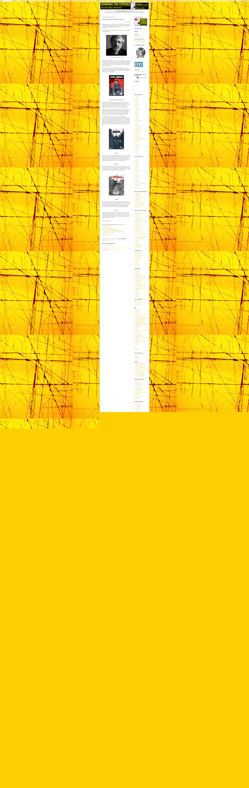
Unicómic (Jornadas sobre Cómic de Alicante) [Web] (140, 376)
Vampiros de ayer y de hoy (141, 586)
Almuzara (137, 103)
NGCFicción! (137, 132)
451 (136, 96)
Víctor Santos (137, 265)
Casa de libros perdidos (139, 302)
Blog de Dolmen (138, 195)
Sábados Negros (124, 26)
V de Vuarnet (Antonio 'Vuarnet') (141, 540)
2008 (137, 659)
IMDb (136, 329)
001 (136, 158)
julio (137, 645)
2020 (137, 556)
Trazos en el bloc (138, 244)
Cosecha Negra (138, 274)
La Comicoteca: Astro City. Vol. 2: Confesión (141, 595)
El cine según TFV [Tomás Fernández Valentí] (140, 321)
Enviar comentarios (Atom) (112, 249)
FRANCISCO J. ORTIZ (138, 36)
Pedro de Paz (137, 420)
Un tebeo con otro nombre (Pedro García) (140, 246)
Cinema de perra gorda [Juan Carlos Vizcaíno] (140, 315)
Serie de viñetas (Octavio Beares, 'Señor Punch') (139, 238)
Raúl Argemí (137, 421)
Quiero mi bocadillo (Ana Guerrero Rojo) (139, 518)
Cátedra (136, 113)
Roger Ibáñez (137, 264)
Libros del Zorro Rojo (139, 130)
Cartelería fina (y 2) (139, 613)
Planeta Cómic (138, 180)
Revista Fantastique (138, 341)
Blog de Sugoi (137, 207)
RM (136, 142)
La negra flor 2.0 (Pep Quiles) (140, 494)
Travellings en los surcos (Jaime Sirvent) (139, 538)
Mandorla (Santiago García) (140, 236)
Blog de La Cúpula (138, 200)
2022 (137, 553)
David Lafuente (138, 252)
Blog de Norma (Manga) (139, 203)
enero (138, 654)
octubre (138, 640)
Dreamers (137, 216)
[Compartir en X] (123, 238)
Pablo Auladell (138, 259)
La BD (136, 231)
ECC (136, 168)
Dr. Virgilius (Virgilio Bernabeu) (140, 450)
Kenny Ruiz (137, 257)
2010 (137, 656)
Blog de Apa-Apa (138, 193)
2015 (137, 563)
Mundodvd (137, 357)
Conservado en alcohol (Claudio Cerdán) (139, 440)
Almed (136, 101)
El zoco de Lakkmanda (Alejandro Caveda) (139, 469)
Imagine (136, 124)
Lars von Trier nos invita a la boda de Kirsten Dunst (141, 601)
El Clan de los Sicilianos (139, 275)
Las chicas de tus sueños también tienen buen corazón (140, 609)
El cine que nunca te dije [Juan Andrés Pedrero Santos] (140, 319)
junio (138, 646)
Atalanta (136, 108)
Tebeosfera (137, 241)
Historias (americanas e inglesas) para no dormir (141, 632)
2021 (137, 554)
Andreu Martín (137, 404)
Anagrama (137, 107)
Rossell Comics (138, 184)
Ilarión (136, 122)
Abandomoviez (138, 309)
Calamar (137, 112)
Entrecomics (137, 223)
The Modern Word (138, 304)
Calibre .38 (137, 273)
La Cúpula (137, 175)
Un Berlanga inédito (139, 623)
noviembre (139, 572)
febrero (138, 652)
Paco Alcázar (137, 260)
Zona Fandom (137, 398)
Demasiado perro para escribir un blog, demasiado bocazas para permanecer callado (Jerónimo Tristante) (140, 445)
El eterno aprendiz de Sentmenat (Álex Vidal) (139, 457)
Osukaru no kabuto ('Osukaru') (140, 511)
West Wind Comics (138, 188)
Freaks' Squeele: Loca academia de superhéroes (141, 579)
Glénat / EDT (137, 171)
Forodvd (136, 354)
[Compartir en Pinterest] (125, 238)
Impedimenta (137, 125)
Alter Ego (137, 433)
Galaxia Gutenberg (138, 120)
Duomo (136, 116)
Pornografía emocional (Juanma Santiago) (139, 515)
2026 (137, 547)
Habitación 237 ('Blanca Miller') (140, 481)
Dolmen (136, 167)
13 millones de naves (139, 213)
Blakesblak (137, 271)
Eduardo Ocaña (138, 253)
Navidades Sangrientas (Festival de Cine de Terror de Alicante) (140, 368)
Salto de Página (138, 146)
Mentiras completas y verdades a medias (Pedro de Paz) (140, 504)
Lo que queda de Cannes (140, 617)
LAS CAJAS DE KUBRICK (140, 42)
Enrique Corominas (138, 255)
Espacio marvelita (138, 225)
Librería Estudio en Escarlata (140, 284)
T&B (136, 150)
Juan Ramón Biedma (139, 416)
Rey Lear (137, 141)
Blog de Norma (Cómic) (139, 202)
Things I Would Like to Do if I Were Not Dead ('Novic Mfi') (140, 533)
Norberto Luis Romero (139, 419)
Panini (136, 179)
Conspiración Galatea (139, 383)
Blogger (135, 779)
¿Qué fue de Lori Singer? (140, 627)
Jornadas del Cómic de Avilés (140, 365)
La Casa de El (137, 235)
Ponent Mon (137, 181)
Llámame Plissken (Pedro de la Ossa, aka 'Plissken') (140, 500)
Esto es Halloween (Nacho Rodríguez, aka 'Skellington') (140, 474)
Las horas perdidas (138, 332)
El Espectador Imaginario (139, 323)
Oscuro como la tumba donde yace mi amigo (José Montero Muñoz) (140, 509)
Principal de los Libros (139, 137)
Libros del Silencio (138, 129)
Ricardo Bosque (138, 423)
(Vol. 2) (114, 231)
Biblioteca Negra (138, 270)
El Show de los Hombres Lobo (140, 221)
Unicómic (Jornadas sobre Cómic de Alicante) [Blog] (140, 373)
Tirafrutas (137, 242)
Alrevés (136, 105)
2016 (137, 562)
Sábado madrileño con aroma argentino (140, 620)
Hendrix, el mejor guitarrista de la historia (141, 582)
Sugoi (136, 187)
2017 (137, 560)
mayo (138, 648)
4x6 (125, 779)
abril (137, 649)
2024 (137, 550)
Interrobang (137, 278)
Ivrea (136, 172)
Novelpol (137, 290)
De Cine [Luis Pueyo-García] (140, 317)
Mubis (136, 356)
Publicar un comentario (108, 245)
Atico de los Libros (138, 109)
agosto (138, 643)
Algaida (136, 99)
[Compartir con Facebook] (124, 238)
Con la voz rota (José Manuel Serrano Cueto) (140, 438)
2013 (137, 566)
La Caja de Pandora (139, 391)
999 (136, 432)
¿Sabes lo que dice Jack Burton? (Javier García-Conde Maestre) (140, 430)
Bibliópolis (137, 300)
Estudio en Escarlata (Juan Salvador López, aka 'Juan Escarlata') (140, 476)
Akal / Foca (137, 97)
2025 (137, 548)
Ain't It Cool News (138, 380)
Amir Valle (137, 403)
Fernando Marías (138, 411)
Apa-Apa (137, 160)
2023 (137, 551)
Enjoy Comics (137, 222)
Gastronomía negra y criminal (140, 277)
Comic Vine (137, 382)
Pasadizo (137, 397)
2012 (137, 568)
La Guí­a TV (137, 348)
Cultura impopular (138, 384)
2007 (137, 660)
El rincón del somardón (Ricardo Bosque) (139, 465)
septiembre (139, 642)
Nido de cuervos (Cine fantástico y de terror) (139, 336)
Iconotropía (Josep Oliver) (140, 230)
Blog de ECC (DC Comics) (140, 197)
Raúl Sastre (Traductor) (139, 519)
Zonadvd (137, 358)
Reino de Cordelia (138, 140)
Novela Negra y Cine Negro (140, 287)
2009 (137, 657)
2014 (137, 565)
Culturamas (137, 386)
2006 (137, 662)
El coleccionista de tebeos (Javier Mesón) (140, 218)
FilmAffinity (137, 326)
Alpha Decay (137, 104)
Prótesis (136, 292)
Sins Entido (137, 185)
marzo (138, 651)
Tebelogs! (137, 240)
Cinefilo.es (137, 313)
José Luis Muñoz (138, 415)
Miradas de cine (138, 334)
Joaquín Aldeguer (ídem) (139, 490)
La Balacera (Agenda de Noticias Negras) (139, 280)
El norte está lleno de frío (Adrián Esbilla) (139, 463)
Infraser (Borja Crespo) (139, 487)
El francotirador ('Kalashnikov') (140, 460)
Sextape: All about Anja (140, 621)
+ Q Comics (137, 212)
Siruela (136, 149)
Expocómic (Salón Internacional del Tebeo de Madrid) (141, 364)
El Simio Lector (138, 303)
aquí (110, 220)
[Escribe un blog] (121, 238)
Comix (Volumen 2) (138, 214)
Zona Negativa (138, 247)
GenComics (137, 226)
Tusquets (137, 153)
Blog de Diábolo (138, 194)
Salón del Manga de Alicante (140, 370)
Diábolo (136, 164)
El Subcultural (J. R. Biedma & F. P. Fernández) (140, 389)
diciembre (138, 571)
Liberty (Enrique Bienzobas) (140, 497)
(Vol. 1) (114, 230)
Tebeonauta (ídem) (138, 528)
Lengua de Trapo (138, 128)
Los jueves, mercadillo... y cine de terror (141, 634)
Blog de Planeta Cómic (139, 206)
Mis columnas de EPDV (139, 71)
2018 (137, 559)
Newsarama (137, 394)
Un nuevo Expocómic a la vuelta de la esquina (140, 588)
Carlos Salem (137, 407)
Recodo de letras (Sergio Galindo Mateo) (139, 521)
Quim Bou (137, 261)
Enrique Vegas (138, 256)
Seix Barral (137, 148)
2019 (137, 557)
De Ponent (137, 163)
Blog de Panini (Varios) (139, 204)
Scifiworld (137, 342)
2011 (137, 569)
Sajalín (136, 145)
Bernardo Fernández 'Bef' (139, 406)
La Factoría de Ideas (139, 126)
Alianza (136, 100)
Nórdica (136, 133)
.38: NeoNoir (138, 590)
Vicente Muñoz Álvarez (139, 424)
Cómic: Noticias (108, 240)
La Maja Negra (138, 283)
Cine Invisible (137, 312)
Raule (136, 263)
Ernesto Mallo (137, 410)
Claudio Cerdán (138, 408)
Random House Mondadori (140, 138)
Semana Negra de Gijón (139, 371)
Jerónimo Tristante (138, 412)
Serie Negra (137, 296)
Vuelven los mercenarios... (141, 596)
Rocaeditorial (137, 144)
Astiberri (136, 162)
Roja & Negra (137, 293)
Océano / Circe (138, 134)
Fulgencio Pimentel (138, 170)
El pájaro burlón (138, 387)
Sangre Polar (137, 294)
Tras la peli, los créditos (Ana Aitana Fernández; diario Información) (140, 535)
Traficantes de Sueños (111, 27)
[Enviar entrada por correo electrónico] (118, 238)
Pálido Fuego (137, 136)
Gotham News (137, 227)
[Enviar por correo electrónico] (120, 238)
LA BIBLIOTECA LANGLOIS (140, 40)
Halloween (138, 638)
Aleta (136, 159)
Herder (136, 121)
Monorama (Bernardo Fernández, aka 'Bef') (139, 506)
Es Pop (136, 117)
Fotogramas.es (138, 327)
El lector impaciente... (139, 219)
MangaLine (137, 176)
